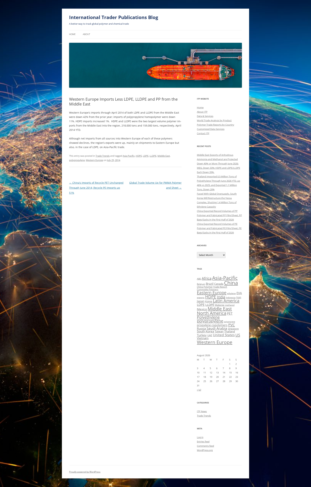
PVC (231, 324)
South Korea (205, 331)
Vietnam (203, 338)
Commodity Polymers (207, 289)
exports (200, 297)
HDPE (139, 155)
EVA (239, 293)
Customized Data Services (210, 129)
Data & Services (205, 116)
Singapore (233, 328)
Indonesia (231, 297)
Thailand (229, 331)
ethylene (231, 293)
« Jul (199, 389)
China (231, 282)
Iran (238, 297)
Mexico (202, 309)
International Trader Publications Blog (113, 17)
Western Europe (94, 160)
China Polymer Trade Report (212, 286)
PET (230, 313)
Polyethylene (208, 317)
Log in (200, 437)
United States (224, 334)
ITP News (202, 411)
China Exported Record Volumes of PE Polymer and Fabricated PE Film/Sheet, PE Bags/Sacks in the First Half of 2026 (219, 228)
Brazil (209, 284)
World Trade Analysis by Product (214, 120)
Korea (208, 301)
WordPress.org (205, 450)
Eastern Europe (211, 292)
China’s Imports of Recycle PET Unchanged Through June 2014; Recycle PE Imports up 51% (96, 187)
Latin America (226, 301)
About (86, 34)
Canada (218, 284)
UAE (209, 335)
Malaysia (219, 305)
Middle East (163, 155)
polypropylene (77, 160)
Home (72, 34)
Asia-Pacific (129, 155)
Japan (200, 301)
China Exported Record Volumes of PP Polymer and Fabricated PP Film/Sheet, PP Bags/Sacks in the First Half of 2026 (219, 215)
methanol (230, 305)
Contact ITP (203, 133)
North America (211, 313)
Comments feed (205, 445)
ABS (199, 278)
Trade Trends (103, 155)
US (237, 334)
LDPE (145, 155)
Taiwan (219, 331)
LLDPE (153, 155)
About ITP (202, 111)
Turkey (202, 335)
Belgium (201, 284)
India (221, 297)
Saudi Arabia (217, 328)
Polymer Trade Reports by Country (215, 124)
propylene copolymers (212, 325)
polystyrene (229, 321)
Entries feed (203, 441)
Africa (206, 278)
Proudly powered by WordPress (84, 471)
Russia (201, 328)
